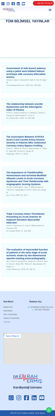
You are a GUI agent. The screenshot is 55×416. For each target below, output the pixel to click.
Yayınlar (6, 322)
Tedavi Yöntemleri (11, 318)
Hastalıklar (8, 310)
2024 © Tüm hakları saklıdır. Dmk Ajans (27, 413)
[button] (50, 10)
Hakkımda (7, 307)
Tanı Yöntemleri (10, 314)
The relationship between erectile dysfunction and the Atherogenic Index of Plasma (24, 107)
